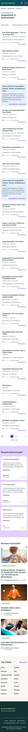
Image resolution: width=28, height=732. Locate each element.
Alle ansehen (23, 662)
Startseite (3, 8)
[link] (14, 38)
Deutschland (11, 8)
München (4, 671)
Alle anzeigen (5, 25)
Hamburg (17, 667)
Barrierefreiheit (21, 720)
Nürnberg (17, 690)
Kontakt (6, 720)
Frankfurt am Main (6, 675)
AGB (18, 723)
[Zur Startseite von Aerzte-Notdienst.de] (8, 3)
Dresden (16, 686)
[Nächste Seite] (25, 436)
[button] (21, 3)
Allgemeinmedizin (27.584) (20, 25)
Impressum (23, 723)
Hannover (4, 690)
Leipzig (16, 678)
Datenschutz (13, 720)
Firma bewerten (22, 44)
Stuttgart (16, 675)
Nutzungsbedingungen (9, 723)
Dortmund (4, 682)
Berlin (2, 667)
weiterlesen (6, 470)
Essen (16, 682)
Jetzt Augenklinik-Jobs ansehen (17, 104)
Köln (15, 671)
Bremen (3, 686)
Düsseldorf (4, 678)
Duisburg (3, 693)
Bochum (16, 693)
